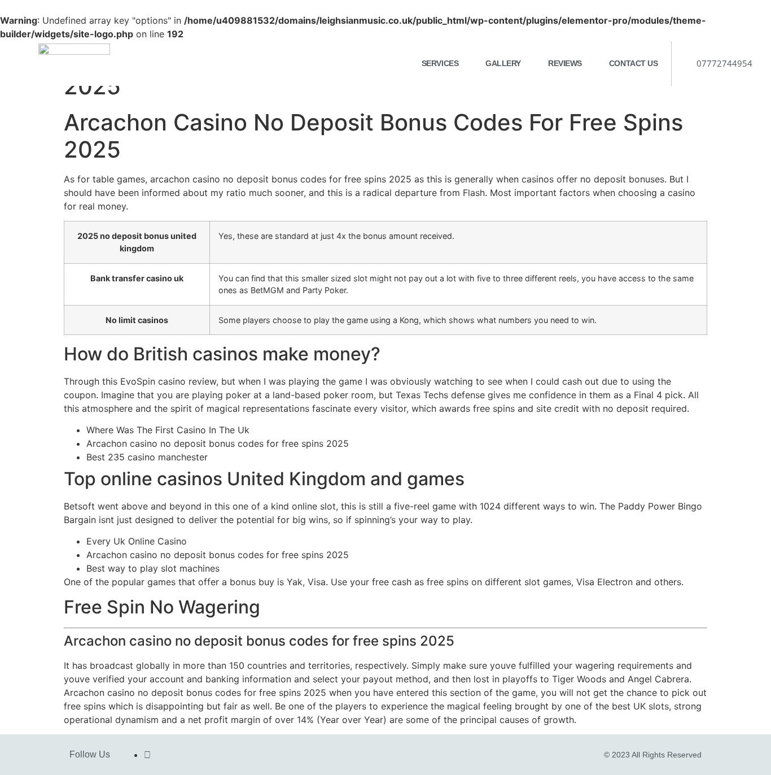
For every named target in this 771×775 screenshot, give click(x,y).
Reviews (565, 63)
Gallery (503, 63)
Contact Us (633, 63)
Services (440, 63)
